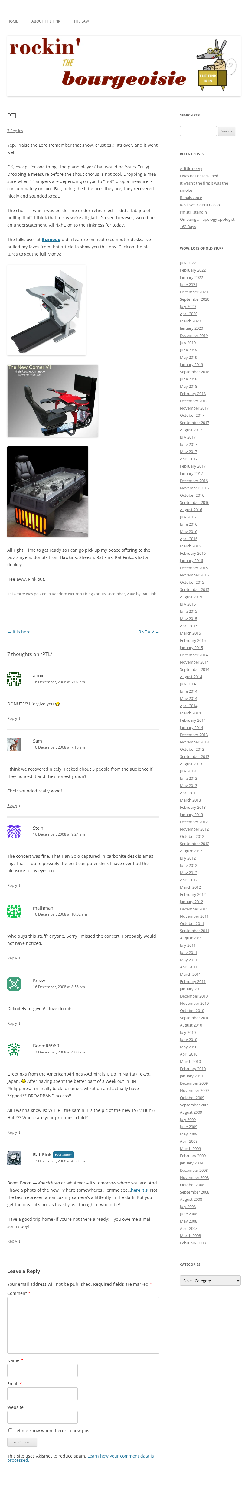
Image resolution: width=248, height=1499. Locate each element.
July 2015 (188, 604)
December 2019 (194, 335)
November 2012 (194, 829)
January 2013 (191, 814)
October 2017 (192, 415)
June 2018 (188, 379)
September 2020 (194, 299)
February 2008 (193, 1243)
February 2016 (193, 553)
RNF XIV (149, 632)
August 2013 (191, 763)
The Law (81, 21)
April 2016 (188, 538)
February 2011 (193, 981)
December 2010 (194, 996)
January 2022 (191, 277)
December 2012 (194, 822)
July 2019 (188, 342)
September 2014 (194, 669)
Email (14, 1383)
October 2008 (192, 1184)
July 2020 (188, 306)
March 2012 (190, 887)
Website (15, 1407)
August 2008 (191, 1199)
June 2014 (188, 691)
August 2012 (191, 851)
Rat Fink (149, 593)
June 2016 (188, 524)
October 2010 (192, 1010)
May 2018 (188, 386)
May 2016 (188, 531)
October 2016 (192, 495)
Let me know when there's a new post (52, 1430)
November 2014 (194, 662)
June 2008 (188, 1214)
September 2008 (194, 1192)
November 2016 (194, 488)
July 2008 (188, 1206)
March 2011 (190, 974)
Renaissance (191, 197)
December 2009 (194, 1083)
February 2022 (193, 270)
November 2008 (194, 1177)
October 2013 (192, 749)
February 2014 (193, 720)
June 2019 (188, 350)
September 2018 (194, 371)
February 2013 (193, 807)
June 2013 (188, 778)
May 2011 (188, 959)
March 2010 (190, 1061)
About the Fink (45, 21)
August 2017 (191, 430)
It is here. (19, 632)
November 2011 (194, 916)
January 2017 (191, 473)
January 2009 (191, 1163)
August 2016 (191, 509)
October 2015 (192, 582)
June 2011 (188, 952)
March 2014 (190, 713)
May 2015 (188, 618)
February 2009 (193, 1155)
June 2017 (188, 444)
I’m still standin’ (193, 212)
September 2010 (194, 1018)
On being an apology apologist (207, 219)
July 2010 (188, 1032)
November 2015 (194, 575)
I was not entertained (199, 175)
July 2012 (188, 858)
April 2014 (188, 705)
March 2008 (190, 1235)
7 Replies (15, 130)
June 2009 (188, 1126)
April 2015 (188, 626)
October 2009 (192, 1097)
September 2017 (194, 422)
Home (12, 21)
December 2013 (194, 734)
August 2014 (191, 676)
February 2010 (193, 1068)
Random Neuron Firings (73, 593)
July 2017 (188, 437)
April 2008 (188, 1228)
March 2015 (190, 633)
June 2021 (188, 284)
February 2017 (193, 466)
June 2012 (188, 865)
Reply (12, 718)
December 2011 (194, 909)
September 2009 (194, 1105)
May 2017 (188, 451)
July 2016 (188, 517)
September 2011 (194, 930)
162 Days (188, 226)
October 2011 (192, 923)
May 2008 (188, 1221)
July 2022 (188, 263)
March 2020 (190, 321)
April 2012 (188, 880)
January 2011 (191, 988)
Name (15, 1360)
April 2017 (188, 459)
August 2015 (191, 596)
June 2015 (188, 611)
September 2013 (194, 756)
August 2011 (191, 938)
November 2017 (194, 408)
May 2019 (188, 357)
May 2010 (188, 1047)
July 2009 (188, 1119)
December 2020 (194, 292)
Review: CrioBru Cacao (200, 204)
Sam (37, 741)
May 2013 (188, 785)
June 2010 (188, 1039)
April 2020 (188, 313)
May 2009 (188, 1134)
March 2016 (190, 546)
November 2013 (194, 742)
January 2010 (191, 1076)
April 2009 (188, 1141)
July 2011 (188, 945)
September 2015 (194, 589)
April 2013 (188, 792)
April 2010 (188, 1054)
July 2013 (188, 771)
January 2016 (191, 560)
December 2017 (194, 400)
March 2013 (190, 800)
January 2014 (191, 727)
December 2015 (194, 567)
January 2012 (191, 901)
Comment (19, 1293)
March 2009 (190, 1148)
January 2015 (191, 647)
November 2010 (194, 1003)
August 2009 (191, 1112)
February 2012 (193, 894)
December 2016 (194, 480)
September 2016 (194, 502)
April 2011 (188, 967)
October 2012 (192, 836)
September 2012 (194, 843)
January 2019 (191, 364)
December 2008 (194, 1170)
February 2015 (193, 640)
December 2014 (194, 655)
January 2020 (191, 328)
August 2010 (191, 1025)
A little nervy (191, 168)
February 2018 (193, 393)
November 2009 (194, 1090)
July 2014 (188, 684)
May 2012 (188, 872)
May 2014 (188, 698)
